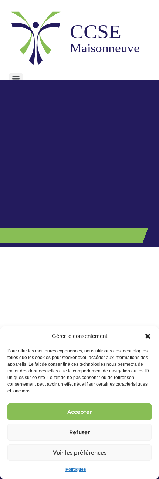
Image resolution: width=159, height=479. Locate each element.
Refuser (79, 432)
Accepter (79, 411)
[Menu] (16, 78)
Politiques (75, 469)
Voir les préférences (79, 452)
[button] (148, 336)
